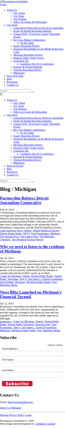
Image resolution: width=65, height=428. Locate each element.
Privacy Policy (16, 415)
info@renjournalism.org (20, 402)
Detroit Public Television (21, 324)
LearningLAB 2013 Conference (37, 64)
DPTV (26, 233)
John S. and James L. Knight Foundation (41, 279)
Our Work (12, 25)
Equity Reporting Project (26, 46)
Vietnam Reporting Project (27, 70)
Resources (12, 81)
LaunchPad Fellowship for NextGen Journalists (38, 28)
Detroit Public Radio (11, 233)
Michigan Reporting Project (27, 55)
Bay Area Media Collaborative (29, 40)
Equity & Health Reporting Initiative (32, 31)
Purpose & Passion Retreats (27, 67)
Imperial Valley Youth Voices (28, 58)
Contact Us (12, 84)
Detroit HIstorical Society (46, 230)
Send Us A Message (10, 407)
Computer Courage (45, 423)
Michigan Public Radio (38, 282)
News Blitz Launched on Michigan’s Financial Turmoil (30, 294)
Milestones (19, 72)
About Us (12, 10)
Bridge (28, 230)
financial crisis (42, 324)
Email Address (10, 348)
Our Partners (20, 19)
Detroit (26, 276)
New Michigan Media (48, 330)
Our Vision (19, 13)
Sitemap (4, 415)
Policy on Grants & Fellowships (30, 22)
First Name (8, 359)
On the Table (27, 43)
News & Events (15, 75)
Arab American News (11, 230)
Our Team (18, 16)
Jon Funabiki (7, 282)
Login (3, 4)
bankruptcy (6, 321)
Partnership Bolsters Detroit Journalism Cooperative (24, 200)
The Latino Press (29, 236)
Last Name (8, 370)
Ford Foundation (40, 233)
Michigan (55, 233)
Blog (9, 78)
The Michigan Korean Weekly (28, 239)
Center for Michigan (10, 276)
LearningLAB (20, 61)
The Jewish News (9, 236)
